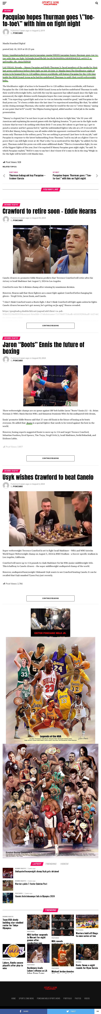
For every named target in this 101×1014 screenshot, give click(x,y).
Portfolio (67, 998)
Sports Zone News (26, 998)
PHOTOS (78, 998)
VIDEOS (87, 998)
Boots (29, 422)
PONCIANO (18, 33)
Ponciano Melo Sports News (48, 998)
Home (13, 998)
